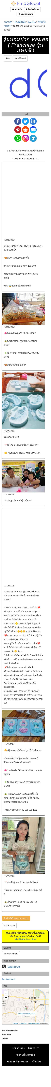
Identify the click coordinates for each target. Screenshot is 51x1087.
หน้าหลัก (18, 9)
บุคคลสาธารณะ (11, 954)
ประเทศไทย (20, 22)
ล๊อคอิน (37, 1061)
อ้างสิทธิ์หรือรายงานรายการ (16, 918)
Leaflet (15, 1023)
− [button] (6, 997)
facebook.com (8, 979)
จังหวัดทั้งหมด (33, 9)
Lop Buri (32, 22)
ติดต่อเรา (34, 1048)
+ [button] (6, 993)
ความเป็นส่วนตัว (26, 1055)
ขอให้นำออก (9, 925)
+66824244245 (13, 967)
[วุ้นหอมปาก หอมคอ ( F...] (26, 1007)
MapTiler (23, 1023)
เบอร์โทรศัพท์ (21, 58)
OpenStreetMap (33, 1023)
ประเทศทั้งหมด (26, 14)
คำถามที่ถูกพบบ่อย (18, 1061)
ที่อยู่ (8, 58)
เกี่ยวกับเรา (19, 1048)
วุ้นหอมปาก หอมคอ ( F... (27, 1013)
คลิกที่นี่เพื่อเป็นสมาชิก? (25, 939)
